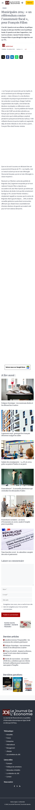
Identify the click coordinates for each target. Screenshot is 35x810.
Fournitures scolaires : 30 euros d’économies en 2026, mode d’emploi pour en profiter (15, 522)
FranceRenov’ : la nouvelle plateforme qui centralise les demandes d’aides (17, 490)
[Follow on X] (17, 786)
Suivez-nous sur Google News (15, 367)
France (4, 8)
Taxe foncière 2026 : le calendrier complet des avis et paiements (17, 553)
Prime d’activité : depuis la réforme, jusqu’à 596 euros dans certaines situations (17, 653)
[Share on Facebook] (7, 57)
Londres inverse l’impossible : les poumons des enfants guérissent (16, 641)
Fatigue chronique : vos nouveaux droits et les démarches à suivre (17, 404)
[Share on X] (3, 57)
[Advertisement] (17, 147)
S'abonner (29, 3)
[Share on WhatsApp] (16, 57)
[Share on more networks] (21, 57)
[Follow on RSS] (19, 786)
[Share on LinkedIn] (12, 57)
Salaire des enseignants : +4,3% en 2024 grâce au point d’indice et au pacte (16, 463)
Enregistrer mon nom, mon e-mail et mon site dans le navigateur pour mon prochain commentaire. (17, 607)
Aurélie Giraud (9, 46)
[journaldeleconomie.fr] (12, 2)
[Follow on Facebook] (14, 786)
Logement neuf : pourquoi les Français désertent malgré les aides (15, 434)
